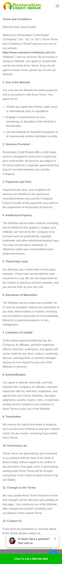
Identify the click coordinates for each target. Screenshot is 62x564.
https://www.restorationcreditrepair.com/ (26, 52)
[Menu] (57, 6)
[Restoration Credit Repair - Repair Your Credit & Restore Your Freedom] (28, 6)
